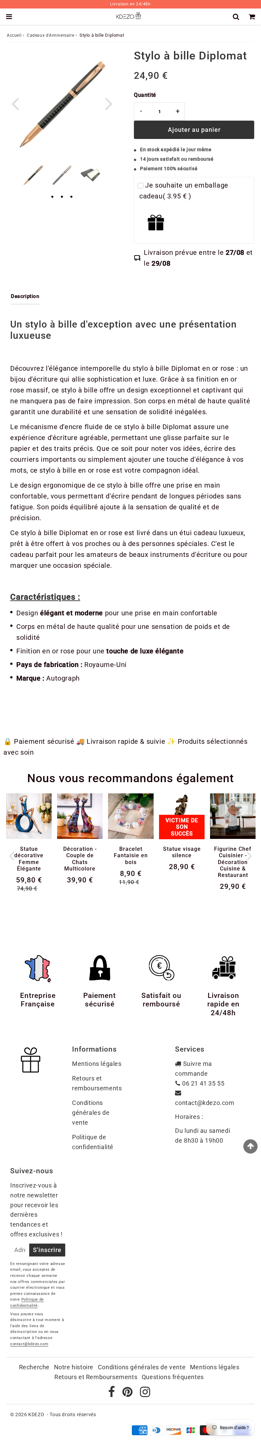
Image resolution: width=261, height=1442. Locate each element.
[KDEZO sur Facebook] (112, 1393)
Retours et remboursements (97, 1083)
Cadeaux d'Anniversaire (50, 35)
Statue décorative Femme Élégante (29, 859)
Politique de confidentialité (93, 1141)
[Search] (237, 17)
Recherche (34, 1367)
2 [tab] (61, 197)
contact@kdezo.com (204, 1102)
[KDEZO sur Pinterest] (128, 1393)
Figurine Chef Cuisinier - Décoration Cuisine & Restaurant (232, 862)
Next (109, 103)
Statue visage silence (182, 852)
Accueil (14, 35)
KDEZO (36, 1414)
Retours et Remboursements (95, 1377)
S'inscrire (47, 1249)
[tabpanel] (33, 175)
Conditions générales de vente (90, 1112)
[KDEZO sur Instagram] (145, 1393)
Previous (15, 103)
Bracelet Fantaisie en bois (131, 855)
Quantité (145, 95)
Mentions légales (97, 1063)
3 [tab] (71, 197)
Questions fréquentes (173, 1377)
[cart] (253, 17)
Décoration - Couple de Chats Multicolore (80, 859)
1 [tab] (52, 197)
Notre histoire (73, 1367)
